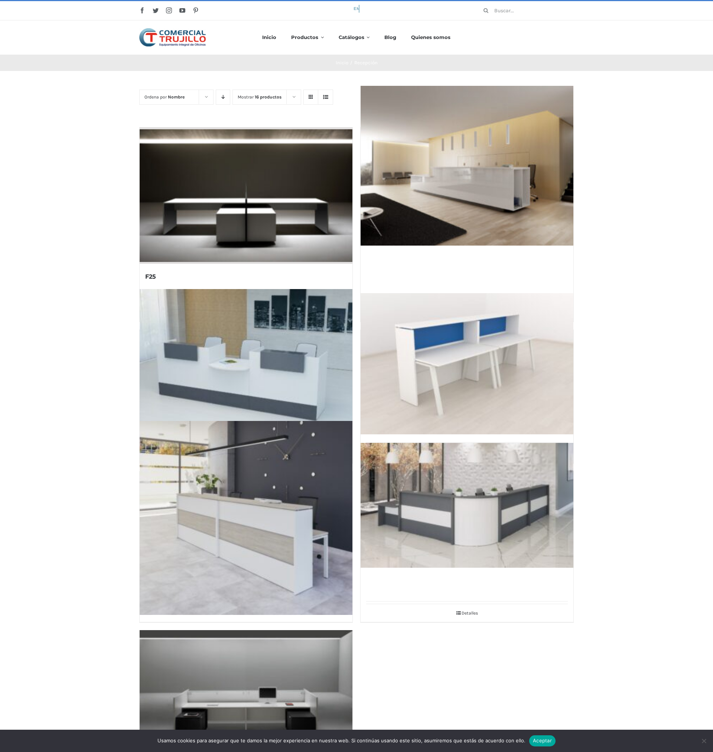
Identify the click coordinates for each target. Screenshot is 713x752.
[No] (703, 741)
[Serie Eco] (246, 367)
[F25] (246, 195)
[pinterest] (196, 10)
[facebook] (142, 10)
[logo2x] (172, 30)
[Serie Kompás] (467, 364)
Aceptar (542, 740)
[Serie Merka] (246, 518)
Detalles (470, 613)
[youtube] (182, 10)
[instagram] (169, 10)
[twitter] (156, 10)
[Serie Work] (467, 505)
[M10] (467, 165)
